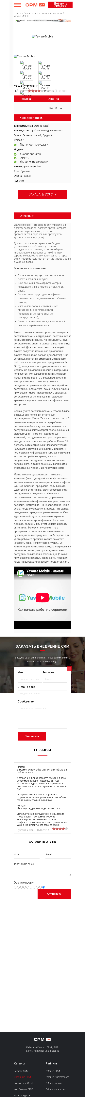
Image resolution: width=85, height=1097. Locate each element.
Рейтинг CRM (52, 1071)
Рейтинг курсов (53, 1083)
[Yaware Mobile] (24, 56)
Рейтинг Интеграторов (57, 1077)
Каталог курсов (22, 1095)
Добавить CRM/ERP (60, 5)
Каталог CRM (21, 1071)
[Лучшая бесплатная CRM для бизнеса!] (42, 20)
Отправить (32, 736)
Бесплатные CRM (23, 1083)
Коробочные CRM (23, 1089)
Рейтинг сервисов (55, 1089)
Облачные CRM (22, 1077)
